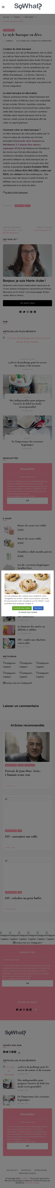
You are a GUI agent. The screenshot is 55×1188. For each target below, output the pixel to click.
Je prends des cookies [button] (22, 608)
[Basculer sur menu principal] (3, 7)
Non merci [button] (38, 608)
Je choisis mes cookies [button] (28, 612)
